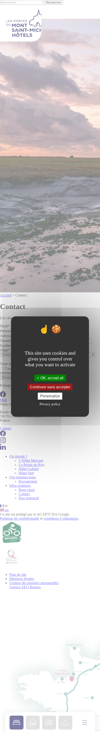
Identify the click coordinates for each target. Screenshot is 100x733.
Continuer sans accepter (50, 387)
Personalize (50, 396)
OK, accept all (51, 378)
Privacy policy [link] (50, 404)
